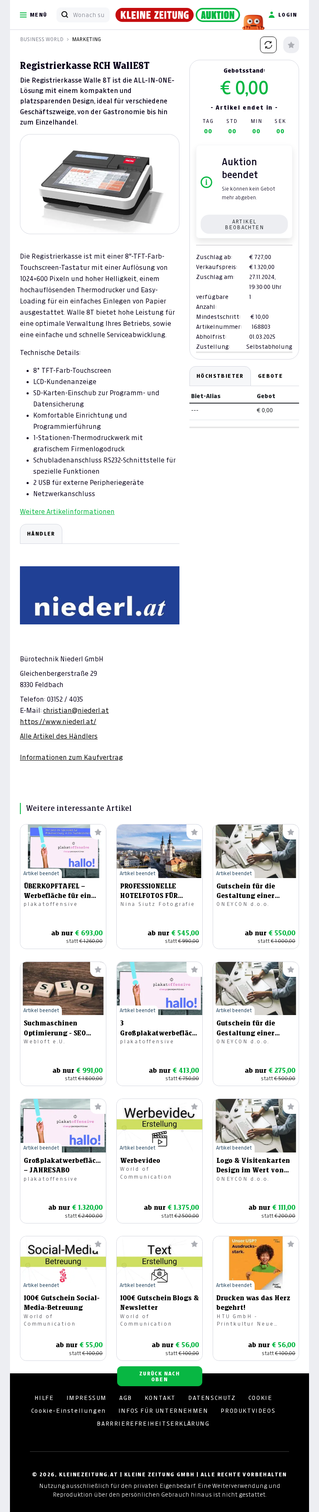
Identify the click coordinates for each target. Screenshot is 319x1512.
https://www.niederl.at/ (58, 721)
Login (287, 14)
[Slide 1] (99, 220)
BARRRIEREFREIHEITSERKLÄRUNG (153, 1423)
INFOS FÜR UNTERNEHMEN (163, 1411)
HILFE (44, 1398)
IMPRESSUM (86, 1398)
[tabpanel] (99, 643)
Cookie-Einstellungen (68, 1411)
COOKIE (260, 1398)
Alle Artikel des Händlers (59, 736)
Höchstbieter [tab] (220, 376)
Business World (42, 39)
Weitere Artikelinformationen (67, 511)
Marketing (86, 39)
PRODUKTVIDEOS (248, 1411)
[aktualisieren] (268, 45)
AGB (125, 1398)
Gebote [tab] (270, 376)
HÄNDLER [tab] (41, 533)
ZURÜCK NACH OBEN (159, 1376)
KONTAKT (160, 1398)
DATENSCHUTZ (212, 1398)
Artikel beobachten (244, 224)
